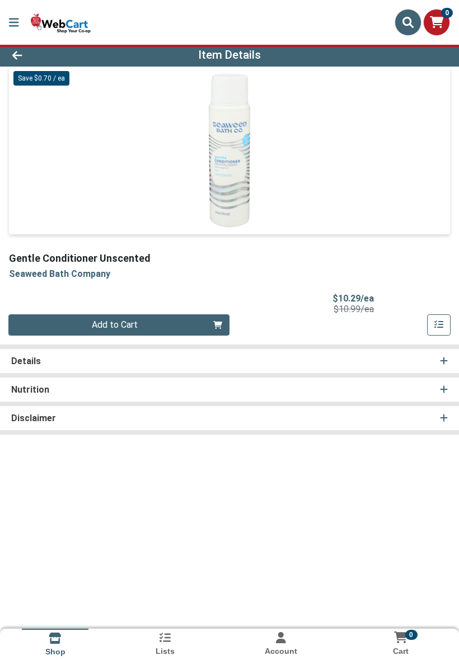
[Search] (408, 22)
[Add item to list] (439, 325)
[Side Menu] (14, 22)
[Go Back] (64, 55)
